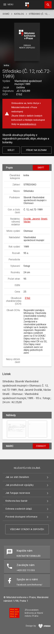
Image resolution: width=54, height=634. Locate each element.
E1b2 (27, 298)
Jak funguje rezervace (17, 492)
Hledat (47, 5)
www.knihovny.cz (28, 124)
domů (6, 14)
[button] (27, 42)
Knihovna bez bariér (16, 500)
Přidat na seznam (36, 150)
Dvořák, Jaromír (32, 218)
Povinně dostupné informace (21, 516)
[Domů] (27, 5)
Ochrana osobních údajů (18, 508)
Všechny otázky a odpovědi (27, 529)
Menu (8, 4)
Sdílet (11, 150)
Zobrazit (41, 446)
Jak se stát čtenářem (17, 477)
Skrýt (41, 167)
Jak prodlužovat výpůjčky (19, 485)
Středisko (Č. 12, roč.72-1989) (40, 14)
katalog (19, 14)
